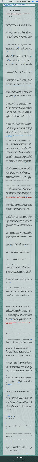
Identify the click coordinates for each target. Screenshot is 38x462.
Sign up (34, 1)
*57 (18, 60)
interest (20, 14)
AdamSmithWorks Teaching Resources (16, 4)
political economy (8, 13)
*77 (10, 282)
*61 (21, 94)
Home (7, 1)
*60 (31, 71)
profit (13, 14)
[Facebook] (18, 457)
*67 (7, 161)
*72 (26, 196)
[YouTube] (20, 457)
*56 (9, 60)
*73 (18, 235)
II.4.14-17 (19, 382)
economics (24, 13)
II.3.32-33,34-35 (10, 384)
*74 (10, 245)
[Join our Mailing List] (22, 457)
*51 (18, 47)
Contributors (29, 1)
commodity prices (8, 14)
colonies (28, 13)
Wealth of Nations (29, 4)
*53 (31, 56)
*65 (9, 130)
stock (17, 14)
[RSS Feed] (21, 457)
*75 (25, 245)
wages (20, 13)
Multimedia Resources (24, 1)
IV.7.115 (27, 453)
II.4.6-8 (19, 333)
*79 (27, 321)
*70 (21, 188)
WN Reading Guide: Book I (8, 5)
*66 (10, 146)
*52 (12, 55)
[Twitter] (17, 457)
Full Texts (14, 1)
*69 (12, 179)
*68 (19, 161)
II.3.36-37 (9, 416)
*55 (8, 59)
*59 (24, 63)
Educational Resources (18, 1)
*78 (11, 319)
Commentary (10, 1)
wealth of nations (15, 13)
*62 (14, 96)
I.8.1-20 (9, 411)
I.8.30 (9, 386)
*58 (12, 63)
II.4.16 (9, 395)
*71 (13, 196)
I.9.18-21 (31, 339)
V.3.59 (13, 416)
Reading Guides (24, 4)
